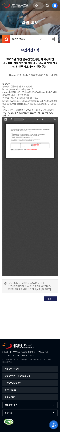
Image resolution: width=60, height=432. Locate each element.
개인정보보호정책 (12, 368)
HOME (6, 39)
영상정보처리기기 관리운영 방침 (17, 375)
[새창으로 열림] (8, 424)
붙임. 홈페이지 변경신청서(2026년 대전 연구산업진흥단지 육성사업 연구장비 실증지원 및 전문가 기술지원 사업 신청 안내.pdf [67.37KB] (29, 286)
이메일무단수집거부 (13, 383)
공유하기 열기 (53, 39)
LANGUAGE (38, 5)
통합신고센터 (10, 397)
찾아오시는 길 (10, 390)
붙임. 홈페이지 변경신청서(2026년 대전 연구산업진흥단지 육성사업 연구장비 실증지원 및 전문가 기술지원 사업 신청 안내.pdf (28, 112)
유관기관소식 (17, 38)
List (50, 299)
